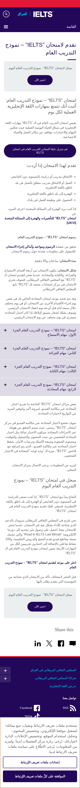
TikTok (28, 716)
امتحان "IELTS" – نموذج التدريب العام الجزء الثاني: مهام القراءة (44, 353)
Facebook (26, 707)
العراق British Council (66, 14)
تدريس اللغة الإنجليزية (63, 686)
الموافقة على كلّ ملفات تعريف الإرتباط (40, 776)
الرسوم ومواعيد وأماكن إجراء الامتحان (30, 246)
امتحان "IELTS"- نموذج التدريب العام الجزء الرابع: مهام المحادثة (45, 389)
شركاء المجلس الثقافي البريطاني (55, 678)
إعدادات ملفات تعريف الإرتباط (40, 762)
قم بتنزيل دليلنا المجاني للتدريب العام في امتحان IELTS (40, 150)
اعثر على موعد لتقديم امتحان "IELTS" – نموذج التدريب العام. (40, 565)
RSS (65, 707)
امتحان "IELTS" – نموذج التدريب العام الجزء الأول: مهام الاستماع (44, 334)
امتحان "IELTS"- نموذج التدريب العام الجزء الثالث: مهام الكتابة (45, 371)
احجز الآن (40, 80)
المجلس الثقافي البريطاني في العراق (53, 670)
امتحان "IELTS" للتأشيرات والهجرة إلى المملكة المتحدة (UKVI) (40, 221)
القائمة (71, 27)
